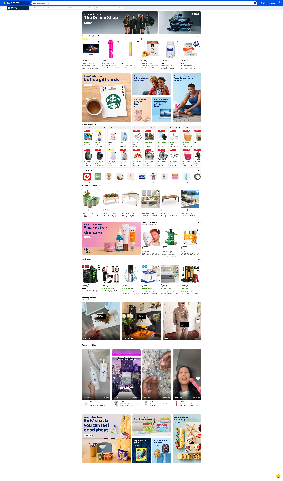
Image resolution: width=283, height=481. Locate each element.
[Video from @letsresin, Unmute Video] (136, 397)
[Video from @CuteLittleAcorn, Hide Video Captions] (199, 397)
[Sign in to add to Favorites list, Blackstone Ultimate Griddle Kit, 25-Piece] (141, 153)
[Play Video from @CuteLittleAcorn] (187, 374)
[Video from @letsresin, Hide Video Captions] (138, 397)
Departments (6, 7)
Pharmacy (57, 7)
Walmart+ (121, 7)
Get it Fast (50, 7)
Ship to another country (16, 8)
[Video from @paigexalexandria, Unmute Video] (166, 397)
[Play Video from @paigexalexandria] (156, 374)
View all (103, 127)
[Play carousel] (195, 14)
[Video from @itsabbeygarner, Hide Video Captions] (108, 397)
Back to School (34, 7)
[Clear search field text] (252, 3)
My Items (98, 7)
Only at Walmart (105, 7)
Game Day (81, 7)
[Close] (27, 8)
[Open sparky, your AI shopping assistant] (278, 476)
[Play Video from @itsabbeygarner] (96, 374)
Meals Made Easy (90, 7)
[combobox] (144, 3)
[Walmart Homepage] (4, 3)
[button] (262, 3)
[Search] (255, 3)
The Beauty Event (73, 7)
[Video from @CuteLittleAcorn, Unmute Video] (196, 397)
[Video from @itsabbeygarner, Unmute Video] (106, 397)
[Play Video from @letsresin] (126, 374)
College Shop (43, 7)
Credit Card (114, 7)
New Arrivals (64, 7)
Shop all (199, 36)
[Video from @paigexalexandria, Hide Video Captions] (169, 397)
